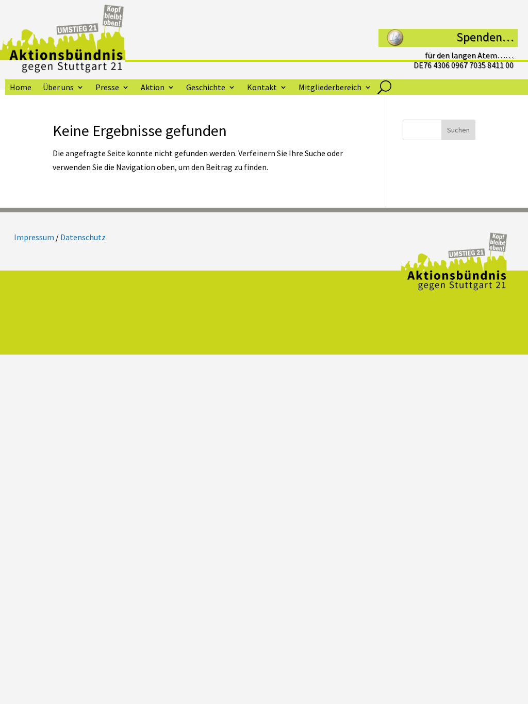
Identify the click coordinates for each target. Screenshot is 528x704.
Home (20, 87)
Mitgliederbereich (330, 87)
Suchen (458, 130)
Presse (107, 87)
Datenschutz (83, 237)
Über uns (58, 87)
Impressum (34, 237)
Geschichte (205, 87)
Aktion (152, 87)
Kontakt (262, 87)
